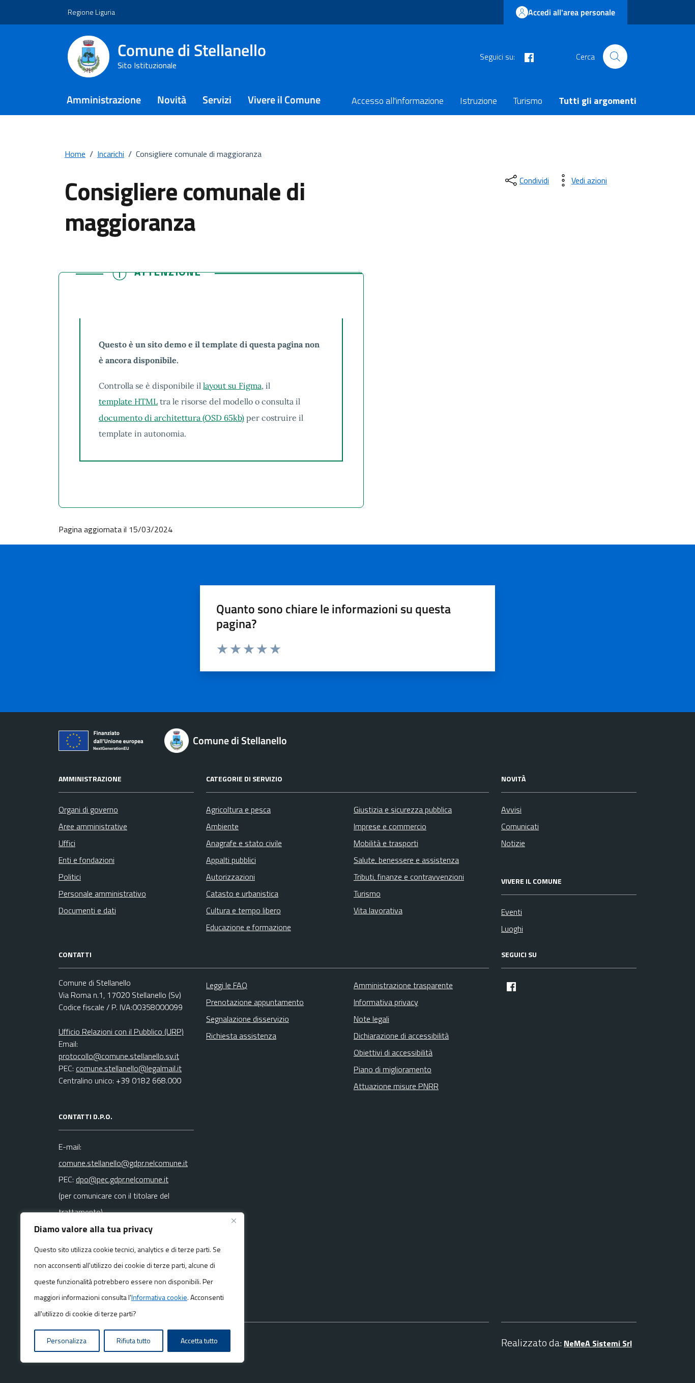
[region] (132, 1287)
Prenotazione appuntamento (255, 1002)
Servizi (216, 99)
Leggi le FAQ (226, 985)
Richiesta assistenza (241, 1035)
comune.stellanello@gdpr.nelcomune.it (123, 1163)
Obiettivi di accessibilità (393, 1052)
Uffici (67, 843)
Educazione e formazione (248, 927)
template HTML (128, 401)
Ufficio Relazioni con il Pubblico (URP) (121, 1031)
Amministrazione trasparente (403, 985)
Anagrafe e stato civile (244, 843)
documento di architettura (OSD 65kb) (171, 418)
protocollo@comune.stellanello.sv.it (119, 1056)
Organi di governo (88, 809)
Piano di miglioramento (392, 1069)
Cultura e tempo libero (243, 910)
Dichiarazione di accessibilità (401, 1035)
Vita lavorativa (378, 910)
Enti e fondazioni (86, 860)
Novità (171, 99)
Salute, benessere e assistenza (406, 860)
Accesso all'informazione (398, 100)
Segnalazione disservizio (247, 1019)
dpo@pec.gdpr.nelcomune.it (122, 1179)
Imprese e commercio (390, 826)
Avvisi (511, 809)
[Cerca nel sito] (615, 56)
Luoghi (512, 929)
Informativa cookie (159, 1297)
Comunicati (520, 826)
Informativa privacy (386, 1002)
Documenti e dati (87, 910)
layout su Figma (232, 386)
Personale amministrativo (102, 893)
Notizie (513, 843)
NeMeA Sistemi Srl (598, 1343)
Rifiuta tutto (134, 1340)
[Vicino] (233, 1221)
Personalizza (66, 1340)
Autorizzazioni (230, 877)
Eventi (511, 912)
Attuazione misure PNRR (396, 1086)
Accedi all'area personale (571, 12)
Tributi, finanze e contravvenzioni (409, 877)
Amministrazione (104, 99)
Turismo (527, 100)
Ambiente (222, 826)
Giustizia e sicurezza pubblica (403, 809)
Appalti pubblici (231, 860)
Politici (70, 877)
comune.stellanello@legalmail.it (129, 1068)
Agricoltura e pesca (238, 809)
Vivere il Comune (284, 99)
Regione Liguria (91, 12)
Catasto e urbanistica (242, 893)
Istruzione (478, 100)
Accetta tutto (199, 1340)
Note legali (371, 1019)
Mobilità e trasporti (386, 843)
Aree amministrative (93, 826)
